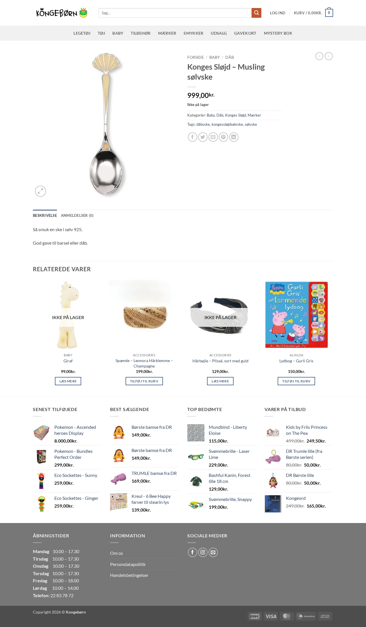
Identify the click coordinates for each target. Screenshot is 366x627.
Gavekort (245, 33)
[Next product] (319, 56)
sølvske (251, 124)
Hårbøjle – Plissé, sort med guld (220, 360)
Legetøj (81, 33)
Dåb (229, 57)
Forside (195, 57)
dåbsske (203, 124)
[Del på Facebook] (192, 137)
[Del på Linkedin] (233, 137)
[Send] (256, 13)
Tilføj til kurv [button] (144, 381)
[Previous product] (329, 56)
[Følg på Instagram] (203, 552)
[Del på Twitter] (203, 137)
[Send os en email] (213, 552)
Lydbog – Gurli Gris (296, 360)
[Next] (331, 337)
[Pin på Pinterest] (223, 137)
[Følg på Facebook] (192, 552)
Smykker (193, 33)
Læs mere (68, 381)
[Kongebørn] (61, 13)
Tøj (101, 33)
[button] (277, 13)
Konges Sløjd (235, 115)
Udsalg (219, 33)
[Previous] (33, 337)
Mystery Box (278, 33)
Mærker (167, 33)
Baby (117, 33)
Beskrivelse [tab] (45, 215)
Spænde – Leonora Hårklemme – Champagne (144, 363)
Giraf (68, 360)
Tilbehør (140, 33)
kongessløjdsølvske (227, 124)
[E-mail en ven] (213, 137)
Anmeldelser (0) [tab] (77, 215)
